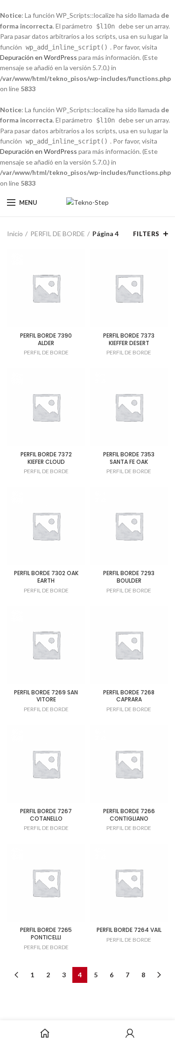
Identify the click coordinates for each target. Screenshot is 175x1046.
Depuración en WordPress (38, 57)
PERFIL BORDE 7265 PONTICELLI (46, 933)
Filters (146, 234)
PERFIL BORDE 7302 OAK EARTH (46, 577)
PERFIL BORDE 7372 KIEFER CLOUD (46, 458)
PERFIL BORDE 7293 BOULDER (128, 577)
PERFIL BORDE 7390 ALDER (46, 339)
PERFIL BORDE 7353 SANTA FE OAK (128, 458)
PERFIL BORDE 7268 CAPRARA (128, 696)
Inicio (15, 234)
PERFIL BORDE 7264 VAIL (129, 930)
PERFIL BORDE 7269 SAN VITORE (46, 696)
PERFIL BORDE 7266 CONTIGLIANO (129, 815)
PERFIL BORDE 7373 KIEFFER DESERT (128, 339)
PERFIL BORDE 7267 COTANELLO (46, 815)
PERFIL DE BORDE (57, 234)
